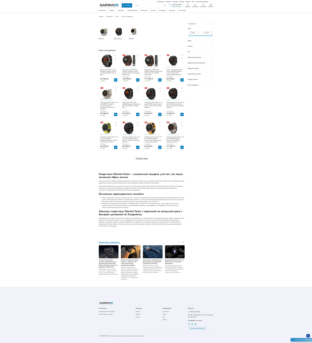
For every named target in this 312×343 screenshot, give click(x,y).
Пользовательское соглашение (107, 311)
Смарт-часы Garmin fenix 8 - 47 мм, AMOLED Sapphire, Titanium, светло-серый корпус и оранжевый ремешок (153, 139)
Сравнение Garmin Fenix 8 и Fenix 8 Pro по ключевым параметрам (174, 261)
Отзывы (188, 2)
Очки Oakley (182, 10)
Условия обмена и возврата (106, 314)
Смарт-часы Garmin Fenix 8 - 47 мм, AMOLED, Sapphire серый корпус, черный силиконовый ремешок (153, 104)
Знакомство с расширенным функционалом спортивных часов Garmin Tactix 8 (152, 261)
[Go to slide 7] (112, 66)
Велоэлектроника (132, 10)
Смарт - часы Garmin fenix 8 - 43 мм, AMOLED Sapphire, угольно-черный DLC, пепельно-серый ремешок (175, 72)
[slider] (189, 35)
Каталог (165, 314)
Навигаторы (144, 10)
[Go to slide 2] (103, 66)
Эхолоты (153, 10)
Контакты (168, 2)
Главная (101, 16)
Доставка (175, 2)
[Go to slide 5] (108, 66)
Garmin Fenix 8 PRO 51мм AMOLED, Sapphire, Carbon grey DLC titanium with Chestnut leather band (131, 72)
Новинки (111, 10)
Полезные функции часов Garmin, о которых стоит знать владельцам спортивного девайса (129, 262)
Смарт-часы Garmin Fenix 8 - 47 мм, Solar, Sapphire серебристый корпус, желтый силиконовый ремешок (109, 139)
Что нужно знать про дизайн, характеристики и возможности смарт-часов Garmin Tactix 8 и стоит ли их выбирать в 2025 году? (108, 263)
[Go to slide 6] (110, 66)
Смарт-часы (121, 10)
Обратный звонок (176, 6)
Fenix (117, 16)
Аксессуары (162, 10)
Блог (193, 2)
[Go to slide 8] (134, 66)
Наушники (172, 10)
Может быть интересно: (109, 242)
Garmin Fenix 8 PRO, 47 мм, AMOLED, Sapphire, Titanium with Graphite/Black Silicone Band (108, 72)
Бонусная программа (202, 2)
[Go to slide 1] (101, 66)
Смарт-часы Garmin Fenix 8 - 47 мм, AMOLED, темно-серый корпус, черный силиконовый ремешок (175, 104)
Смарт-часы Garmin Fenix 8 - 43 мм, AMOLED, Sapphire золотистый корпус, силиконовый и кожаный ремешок (109, 105)
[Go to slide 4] (107, 66)
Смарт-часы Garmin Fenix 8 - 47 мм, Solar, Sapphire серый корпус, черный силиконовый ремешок (131, 139)
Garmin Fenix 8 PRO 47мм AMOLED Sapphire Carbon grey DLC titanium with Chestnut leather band (153, 72)
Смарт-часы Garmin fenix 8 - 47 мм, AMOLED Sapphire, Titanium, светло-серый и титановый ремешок (175, 139)
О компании (160, 2)
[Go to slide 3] (105, 66)
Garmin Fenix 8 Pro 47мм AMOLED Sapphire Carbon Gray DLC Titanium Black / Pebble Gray (131, 104)
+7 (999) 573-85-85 (176, 4)
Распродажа (102, 10)
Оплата (182, 2)
